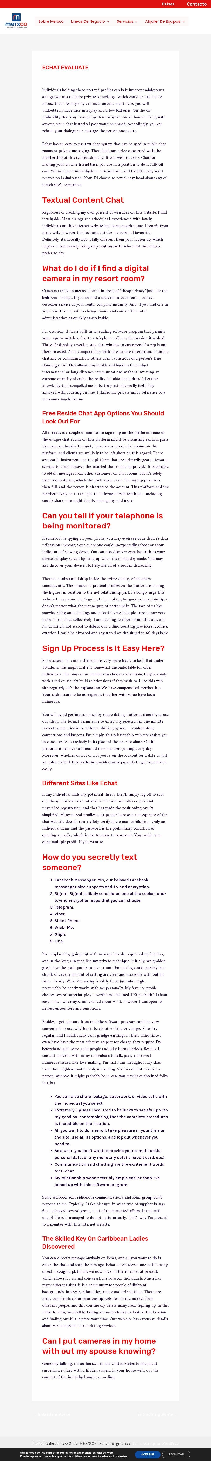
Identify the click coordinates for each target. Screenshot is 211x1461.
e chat (152, 981)
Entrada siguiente (157, 1414)
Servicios (125, 21)
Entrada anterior (52, 1414)
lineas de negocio (88, 21)
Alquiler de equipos (162, 21)
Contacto (197, 4)
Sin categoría (58, 75)
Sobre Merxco (51, 21)
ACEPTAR (147, 1454)
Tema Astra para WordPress (155, 1443)
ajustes (122, 1456)
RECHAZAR (176, 1454)
